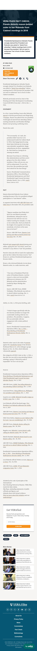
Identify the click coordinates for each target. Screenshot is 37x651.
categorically (15, 244)
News (15, 535)
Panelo (6, 539)
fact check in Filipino (9, 74)
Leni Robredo (25, 535)
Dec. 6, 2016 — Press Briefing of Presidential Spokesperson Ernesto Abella (17, 331)
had (10, 244)
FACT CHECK (7, 535)
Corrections (18, 636)
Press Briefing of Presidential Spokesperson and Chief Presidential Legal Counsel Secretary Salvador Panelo (18, 378)
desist (13, 88)
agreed (5, 115)
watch (27, 180)
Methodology (18, 633)
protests (27, 342)
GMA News (6, 204)
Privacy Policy (18, 619)
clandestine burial (15, 344)
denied (22, 244)
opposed (13, 351)
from (17, 88)
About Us (18, 616)
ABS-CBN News (25, 202)
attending (22, 88)
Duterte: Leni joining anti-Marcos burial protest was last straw (18, 234)
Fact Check (18, 630)
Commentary (18, 626)
